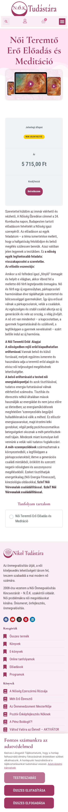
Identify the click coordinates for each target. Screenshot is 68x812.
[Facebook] (6, 619)
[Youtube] (12, 619)
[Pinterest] (25, 619)
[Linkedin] (32, 619)
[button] (6, 21)
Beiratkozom (34, 191)
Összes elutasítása (29, 790)
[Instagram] (19, 619)
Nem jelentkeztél (34, 137)
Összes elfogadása (29, 803)
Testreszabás (24, 778)
